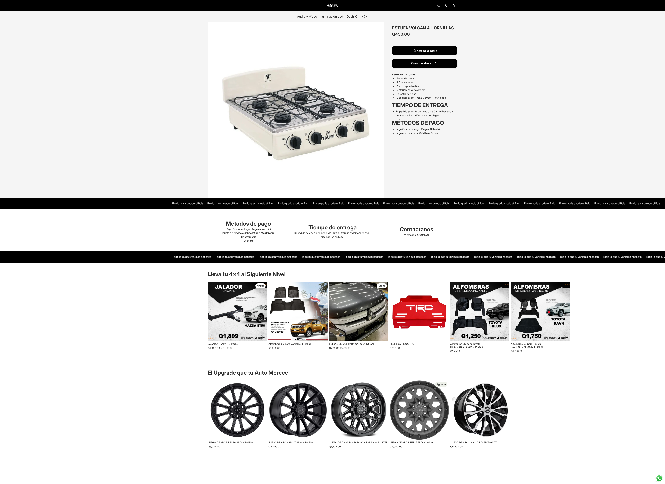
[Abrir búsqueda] (438, 6)
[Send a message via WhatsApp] (659, 478)
